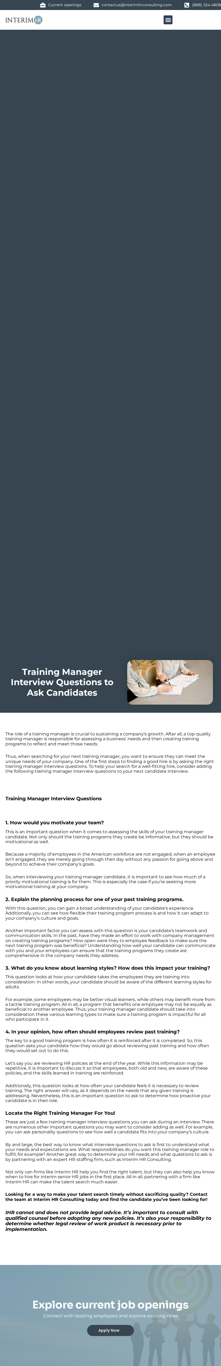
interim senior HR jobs (64, 1176)
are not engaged (153, 854)
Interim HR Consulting (146, 1159)
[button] (168, 19)
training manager (24, 738)
